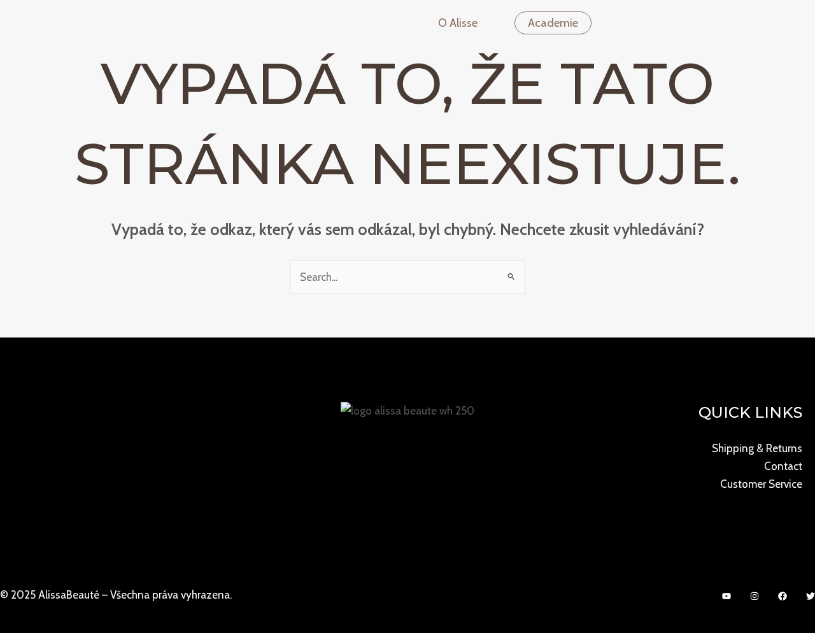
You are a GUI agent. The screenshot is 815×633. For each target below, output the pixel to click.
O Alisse (458, 23)
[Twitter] (810, 596)
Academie (553, 23)
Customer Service (761, 484)
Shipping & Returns (757, 448)
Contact (783, 466)
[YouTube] (726, 596)
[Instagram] (754, 596)
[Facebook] (782, 596)
